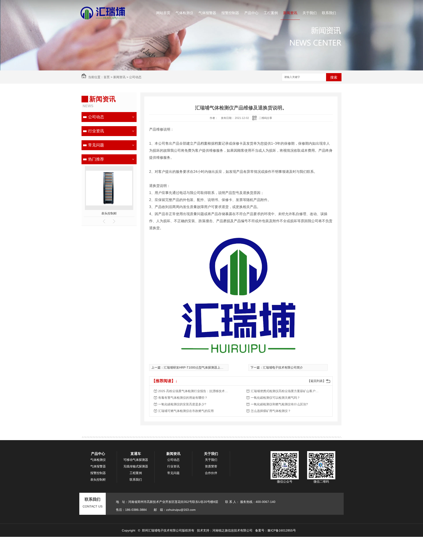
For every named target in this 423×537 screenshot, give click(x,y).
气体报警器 (207, 13)
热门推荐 (96, 159)
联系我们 (329, 13)
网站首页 (163, 13)
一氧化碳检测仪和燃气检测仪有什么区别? (279, 404)
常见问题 (96, 145)
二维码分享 (265, 118)
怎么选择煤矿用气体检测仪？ (271, 411)
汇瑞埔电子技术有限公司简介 (283, 367)
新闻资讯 (290, 13)
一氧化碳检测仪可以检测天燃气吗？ (275, 397)
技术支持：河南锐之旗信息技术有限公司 (224, 530)
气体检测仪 (184, 13)
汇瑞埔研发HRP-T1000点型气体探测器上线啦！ (197, 367)
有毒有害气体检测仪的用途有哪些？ (183, 397)
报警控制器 (230, 13)
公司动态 (135, 77)
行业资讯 (96, 131)
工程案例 (271, 13)
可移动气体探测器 (135, 459)
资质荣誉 (211, 466)
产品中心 (251, 13)
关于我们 (309, 13)
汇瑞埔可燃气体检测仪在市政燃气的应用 (186, 411)
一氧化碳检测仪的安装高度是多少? (182, 404)
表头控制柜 (109, 213)
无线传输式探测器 (135, 466)
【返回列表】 (316, 381)
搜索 (333, 77)
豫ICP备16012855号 (281, 530)
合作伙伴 (211, 473)
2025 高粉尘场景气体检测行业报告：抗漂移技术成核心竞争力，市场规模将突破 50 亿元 (193, 391)
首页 (107, 77)
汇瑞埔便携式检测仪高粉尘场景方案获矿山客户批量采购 (286, 391)
